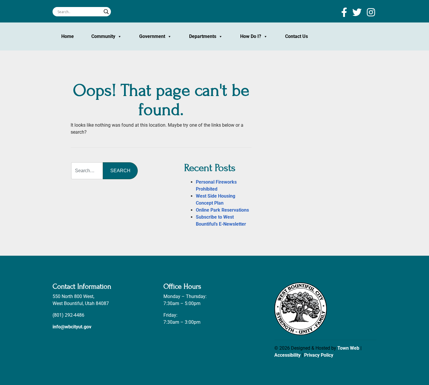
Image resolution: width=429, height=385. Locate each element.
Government (152, 36)
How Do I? (250, 36)
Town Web (348, 348)
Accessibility (287, 355)
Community (103, 36)
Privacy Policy (318, 355)
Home (67, 36)
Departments (202, 36)
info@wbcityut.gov (72, 327)
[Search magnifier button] (106, 12)
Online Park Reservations (222, 210)
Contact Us (296, 36)
